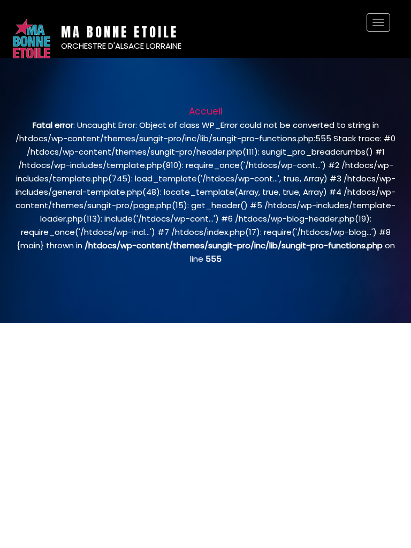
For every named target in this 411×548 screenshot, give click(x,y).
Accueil (206, 111)
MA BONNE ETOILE (119, 32)
